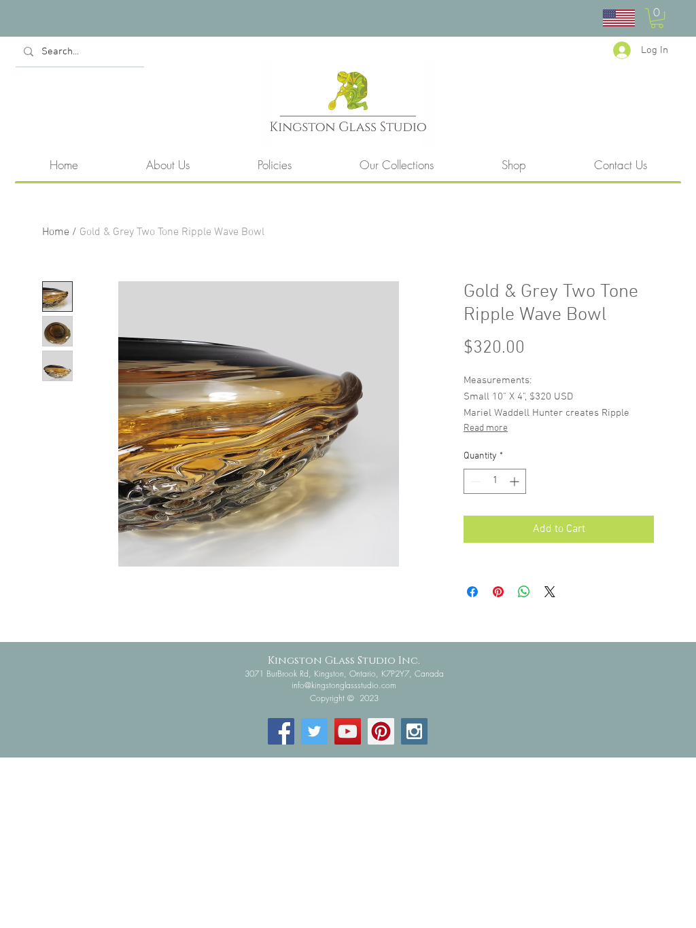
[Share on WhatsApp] (524, 592)
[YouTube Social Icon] (347, 731)
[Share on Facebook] (472, 592)
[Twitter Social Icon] (314, 731)
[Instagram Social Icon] (414, 731)
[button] (657, 18)
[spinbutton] (495, 481)
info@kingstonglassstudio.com (344, 685)
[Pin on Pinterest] (498, 592)
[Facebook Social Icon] (281, 731)
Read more (486, 428)
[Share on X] (550, 592)
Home (55, 232)
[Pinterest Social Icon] (381, 731)
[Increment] (515, 481)
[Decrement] (474, 481)
